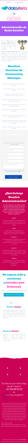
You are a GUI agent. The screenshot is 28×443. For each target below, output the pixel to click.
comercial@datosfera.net (18, 2)
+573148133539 (8, 2)
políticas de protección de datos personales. (15, 171)
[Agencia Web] (14, 8)
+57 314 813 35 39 (14, 389)
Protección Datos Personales (14, 439)
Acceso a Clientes (5, 439)
